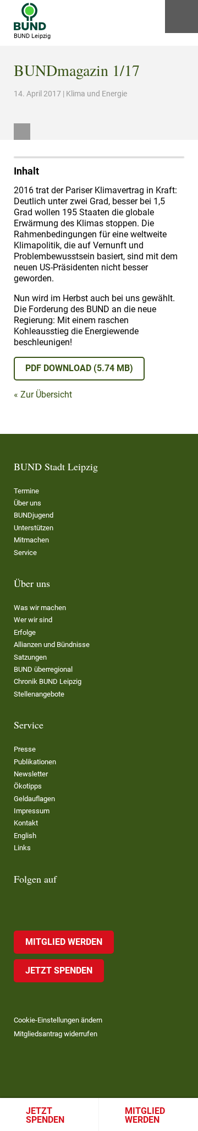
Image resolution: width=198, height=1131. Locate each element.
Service (25, 552)
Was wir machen (40, 607)
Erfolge (25, 632)
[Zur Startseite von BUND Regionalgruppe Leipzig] (30, 16)
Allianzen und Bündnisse (52, 644)
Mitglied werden (145, 1115)
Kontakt (26, 823)
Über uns (27, 503)
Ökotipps (28, 786)
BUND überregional (43, 669)
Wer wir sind (33, 620)
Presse (25, 749)
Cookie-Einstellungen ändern (58, 1020)
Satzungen (30, 657)
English (25, 835)
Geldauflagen (34, 799)
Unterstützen (33, 528)
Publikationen (35, 762)
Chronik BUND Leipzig (47, 681)
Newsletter (31, 774)
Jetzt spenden (45, 1115)
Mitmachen (31, 540)
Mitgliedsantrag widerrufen (55, 1034)
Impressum (32, 811)
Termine (26, 491)
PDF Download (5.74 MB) (79, 368)
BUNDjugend (33, 515)
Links (22, 848)
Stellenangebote (39, 694)
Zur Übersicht (46, 394)
